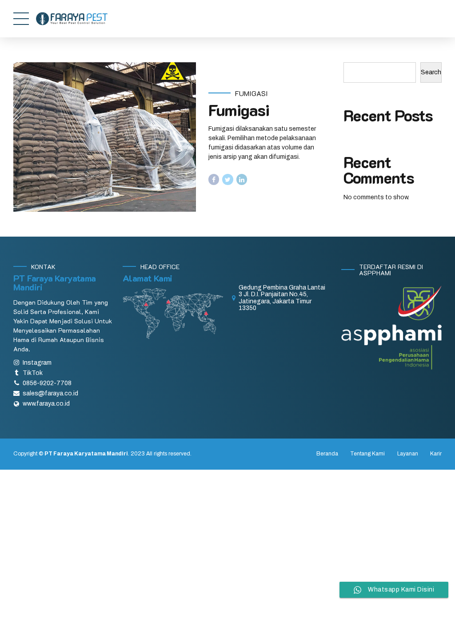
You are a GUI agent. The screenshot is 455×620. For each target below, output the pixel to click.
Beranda (327, 454)
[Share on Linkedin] (241, 179)
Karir (436, 454)
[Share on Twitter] (227, 179)
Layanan (407, 454)
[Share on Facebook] (214, 179)
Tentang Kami (367, 454)
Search (431, 72)
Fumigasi (251, 93)
